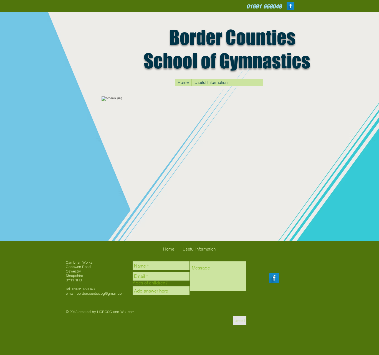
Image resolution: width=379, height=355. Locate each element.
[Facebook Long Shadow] (290, 6)
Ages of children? (150, 283)
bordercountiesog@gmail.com (101, 293)
